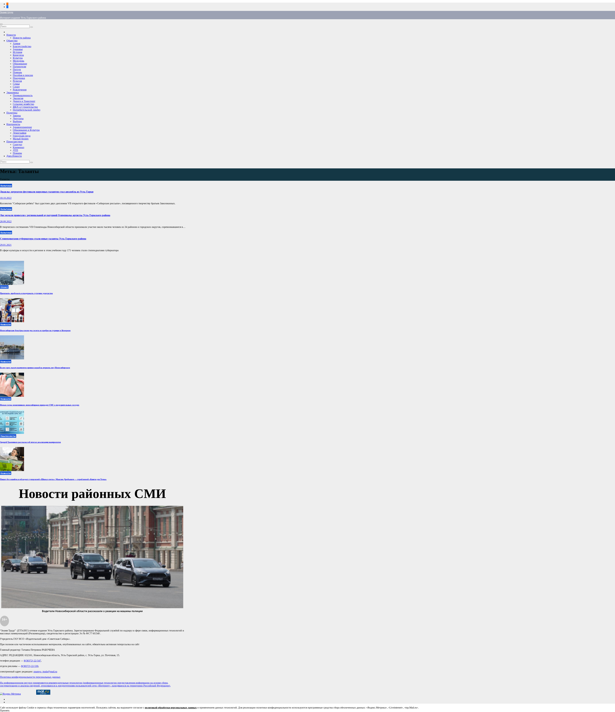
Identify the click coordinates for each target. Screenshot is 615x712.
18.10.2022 (6, 198)
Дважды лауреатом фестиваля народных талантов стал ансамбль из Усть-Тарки (46, 191)
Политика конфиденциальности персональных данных (30, 677)
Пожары (17, 153)
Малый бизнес (21, 138)
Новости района (22, 37)
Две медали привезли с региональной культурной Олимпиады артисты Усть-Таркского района (55, 215)
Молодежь (18, 60)
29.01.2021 (6, 245)
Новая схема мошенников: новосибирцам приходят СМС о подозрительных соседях (39, 405)
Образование (20, 63)
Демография (19, 133)
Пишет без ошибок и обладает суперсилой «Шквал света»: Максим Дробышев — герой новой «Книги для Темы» (53, 479)
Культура (18, 58)
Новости (11, 34)
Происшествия (14, 141)
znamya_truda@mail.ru (45, 671)
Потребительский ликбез (26, 109)
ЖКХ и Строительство (25, 107)
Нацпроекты (13, 124)
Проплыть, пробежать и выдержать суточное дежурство (26, 293)
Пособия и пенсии (23, 75)
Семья (16, 84)
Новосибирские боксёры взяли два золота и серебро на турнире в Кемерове (35, 330)
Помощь (17, 72)
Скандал (17, 144)
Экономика (12, 92)
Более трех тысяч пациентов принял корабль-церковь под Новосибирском (35, 367)
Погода (17, 69)
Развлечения (19, 89)
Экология (18, 98)
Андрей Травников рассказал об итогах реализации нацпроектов (30, 442)
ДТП (15, 150)
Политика (11, 112)
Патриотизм (19, 66)
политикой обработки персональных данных (171, 707)
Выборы (17, 121)
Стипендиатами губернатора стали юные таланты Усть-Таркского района (43, 238)
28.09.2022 (6, 221)
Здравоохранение (22, 127)
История (17, 52)
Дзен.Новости (14, 156)
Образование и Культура (26, 130)
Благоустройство (22, 46)
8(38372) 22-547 (32, 660)
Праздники (19, 78)
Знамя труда (6, 12)
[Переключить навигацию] (1, 24)
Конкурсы (18, 55)
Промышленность (23, 95)
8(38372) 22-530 (29, 666)
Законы (17, 115)
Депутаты (18, 118)
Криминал (18, 147)
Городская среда (21, 135)
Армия (16, 43)
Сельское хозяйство (23, 104)
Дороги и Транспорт (24, 101)
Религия (17, 81)
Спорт (16, 86)
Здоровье (18, 49)
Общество (11, 40)
